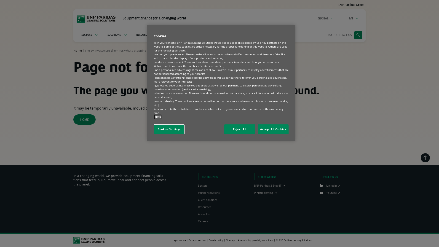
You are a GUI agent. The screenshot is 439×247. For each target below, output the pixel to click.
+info (158, 116)
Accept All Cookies (273, 129)
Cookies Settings (169, 129)
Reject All (239, 129)
